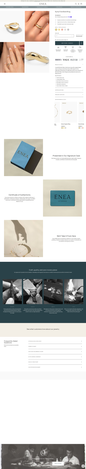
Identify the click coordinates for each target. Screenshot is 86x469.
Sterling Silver (65, 128)
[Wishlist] (78, 4)
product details (59, 64)
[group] (43, 1)
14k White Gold (81, 128)
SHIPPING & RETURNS (59, 90)
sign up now (58, 463)
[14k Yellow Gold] (56, 30)
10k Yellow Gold (63, 128)
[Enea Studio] (43, 4)
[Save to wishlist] (81, 43)
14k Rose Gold (82, 128)
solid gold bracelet (37, 0)
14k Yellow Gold (62, 128)
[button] (75, 3)
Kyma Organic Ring (65, 124)
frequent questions (59, 94)
